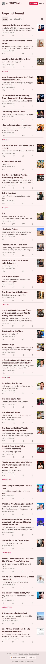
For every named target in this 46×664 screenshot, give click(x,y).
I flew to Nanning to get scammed (16, 125)
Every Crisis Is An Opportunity (15, 540)
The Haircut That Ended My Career (17, 593)
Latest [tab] (5, 19)
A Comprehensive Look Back (14, 613)
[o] (40, 61)
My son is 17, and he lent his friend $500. (17, 101)
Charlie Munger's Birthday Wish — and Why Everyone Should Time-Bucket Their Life (17, 465)
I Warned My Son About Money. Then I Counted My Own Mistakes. (17, 96)
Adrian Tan (11, 32)
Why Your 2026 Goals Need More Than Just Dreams (17, 597)
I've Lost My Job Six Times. (14, 111)
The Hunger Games (10, 276)
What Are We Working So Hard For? (17, 504)
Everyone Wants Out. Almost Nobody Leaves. (15, 261)
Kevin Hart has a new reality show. (14, 295)
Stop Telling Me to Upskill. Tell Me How (17, 487)
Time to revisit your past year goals (15, 582)
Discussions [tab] (18, 19)
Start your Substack (19, 658)
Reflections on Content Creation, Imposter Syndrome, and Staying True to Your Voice (16, 522)
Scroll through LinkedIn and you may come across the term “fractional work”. (18, 367)
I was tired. (6, 164)
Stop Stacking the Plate (12, 331)
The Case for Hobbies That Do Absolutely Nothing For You (15, 429)
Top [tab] (11, 19)
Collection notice (34, 654)
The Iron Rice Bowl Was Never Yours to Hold (18, 146)
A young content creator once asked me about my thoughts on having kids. (16, 233)
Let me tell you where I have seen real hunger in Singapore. (16, 280)
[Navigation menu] (4, 3)
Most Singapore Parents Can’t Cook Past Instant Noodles (17, 78)
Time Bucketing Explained (11, 452)
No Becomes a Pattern (11, 161)
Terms (26, 654)
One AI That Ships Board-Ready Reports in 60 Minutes (16, 630)
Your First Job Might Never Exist (16, 59)
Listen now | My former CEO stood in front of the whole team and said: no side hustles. (18, 181)
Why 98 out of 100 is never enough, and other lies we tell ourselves (16, 416)
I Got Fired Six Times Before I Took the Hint (17, 151)
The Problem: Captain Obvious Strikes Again (16, 492)
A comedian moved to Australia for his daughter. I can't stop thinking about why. (17, 508)
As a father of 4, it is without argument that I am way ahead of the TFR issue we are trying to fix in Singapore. (17, 29)
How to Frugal (8, 345)
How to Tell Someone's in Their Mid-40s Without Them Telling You (18, 559)
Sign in (41, 3)
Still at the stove (9, 193)
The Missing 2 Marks (11, 412)
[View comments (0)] (13, 35)
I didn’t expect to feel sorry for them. (15, 402)
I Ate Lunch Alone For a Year (14, 245)
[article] (23, 30)
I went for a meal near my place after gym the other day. (17, 84)
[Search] (42, 19)
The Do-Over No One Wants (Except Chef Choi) (18, 578)
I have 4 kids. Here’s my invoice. (16, 25)
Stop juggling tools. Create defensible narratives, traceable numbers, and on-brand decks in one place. (16, 635)
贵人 (3, 213)
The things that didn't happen (15, 292)
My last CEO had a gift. (10, 334)
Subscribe (33, 3)
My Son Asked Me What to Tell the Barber (17, 42)
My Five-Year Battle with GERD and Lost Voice (16, 565)
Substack (14, 661)
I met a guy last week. (10, 266)
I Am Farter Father (10, 229)
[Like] (3, 35)
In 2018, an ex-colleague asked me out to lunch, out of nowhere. (17, 129)
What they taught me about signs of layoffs (17, 114)
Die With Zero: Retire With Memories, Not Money (13, 447)
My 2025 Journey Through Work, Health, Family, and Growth (17, 617)
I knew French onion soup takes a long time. (16, 197)
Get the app (31, 658)
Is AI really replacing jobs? (11, 62)
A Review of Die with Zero (11, 470)
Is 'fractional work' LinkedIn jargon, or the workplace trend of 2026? (17, 361)
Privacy (21, 654)
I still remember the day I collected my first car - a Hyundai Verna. (17, 387)
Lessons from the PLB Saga (12, 543)
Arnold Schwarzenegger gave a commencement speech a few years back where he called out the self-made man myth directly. (17, 217)
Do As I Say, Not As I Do (12, 383)
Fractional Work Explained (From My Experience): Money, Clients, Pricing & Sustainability (16, 313)
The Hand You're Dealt (11, 399)
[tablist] (12, 19)
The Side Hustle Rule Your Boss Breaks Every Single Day (16, 176)
